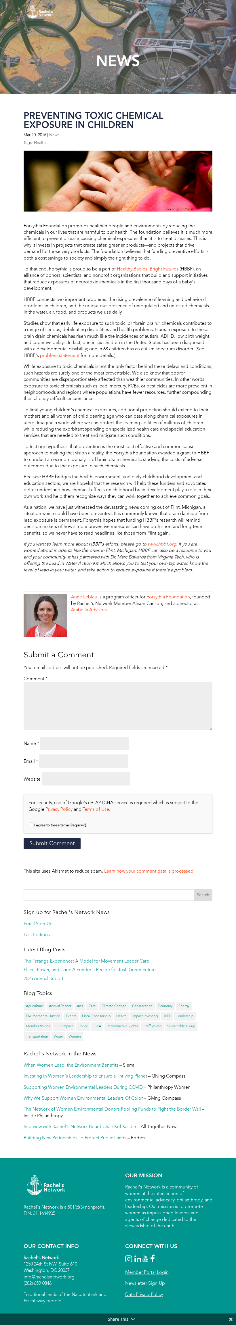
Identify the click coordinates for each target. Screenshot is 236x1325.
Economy (165, 1006)
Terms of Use (96, 809)
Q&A (97, 1026)
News (54, 134)
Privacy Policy (59, 809)
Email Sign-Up (38, 923)
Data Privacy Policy (144, 1294)
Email (31, 761)
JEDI (167, 1016)
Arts (80, 1006)
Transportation (37, 1036)
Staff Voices (152, 1026)
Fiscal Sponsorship (96, 1016)
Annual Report (60, 1006)
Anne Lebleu (84, 597)
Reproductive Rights (122, 1026)
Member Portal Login (147, 1272)
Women (75, 1036)
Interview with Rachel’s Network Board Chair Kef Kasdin (80, 1126)
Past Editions (37, 934)
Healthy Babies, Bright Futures (147, 269)
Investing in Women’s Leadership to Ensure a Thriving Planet (85, 1076)
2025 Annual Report (43, 978)
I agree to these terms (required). (60, 825)
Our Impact (64, 1026)
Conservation (142, 1006)
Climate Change (114, 1006)
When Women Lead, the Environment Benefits (71, 1065)
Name (31, 743)
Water (58, 1036)
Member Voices (38, 1026)
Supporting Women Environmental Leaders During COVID (83, 1087)
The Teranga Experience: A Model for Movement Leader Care (86, 961)
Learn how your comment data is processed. (149, 871)
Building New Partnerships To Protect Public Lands (75, 1137)
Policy (83, 1026)
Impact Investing (145, 1016)
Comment (35, 678)
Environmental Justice (43, 1016)
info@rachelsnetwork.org (49, 1277)
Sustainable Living (181, 1026)
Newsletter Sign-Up (145, 1283)
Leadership (184, 1016)
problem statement (59, 355)
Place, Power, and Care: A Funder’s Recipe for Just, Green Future (90, 969)
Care (92, 1006)
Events (71, 1016)
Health (40, 142)
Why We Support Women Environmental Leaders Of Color (83, 1098)
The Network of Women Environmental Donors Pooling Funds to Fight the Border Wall (112, 1109)
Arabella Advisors (89, 609)
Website (32, 779)
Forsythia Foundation (168, 597)
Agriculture (34, 1006)
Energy (183, 1006)
